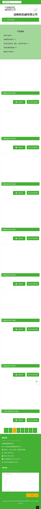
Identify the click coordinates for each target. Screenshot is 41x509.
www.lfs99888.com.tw (11, 462)
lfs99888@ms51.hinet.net (12, 459)
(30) (10, 47)
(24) (10, 39)
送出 (32, 495)
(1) (9, 52)
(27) (16, 43)
